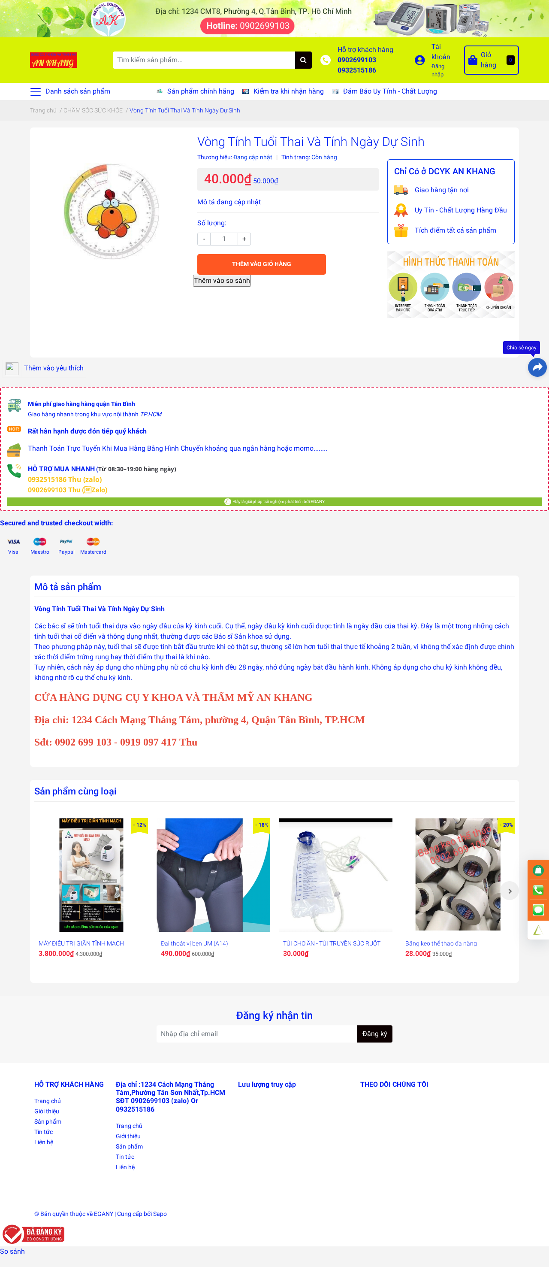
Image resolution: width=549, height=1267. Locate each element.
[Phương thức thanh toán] (451, 284)
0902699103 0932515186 (357, 65)
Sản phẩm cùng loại (75, 791)
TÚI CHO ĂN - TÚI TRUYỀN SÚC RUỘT (331, 943)
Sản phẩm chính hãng (200, 91)
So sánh (12, 1251)
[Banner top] (274, 18)
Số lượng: (211, 223)
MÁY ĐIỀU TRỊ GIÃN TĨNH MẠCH (81, 943)
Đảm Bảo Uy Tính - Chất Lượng (390, 91)
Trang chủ (47, 1100)
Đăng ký (374, 1034)
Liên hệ (43, 1142)
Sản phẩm (47, 1121)
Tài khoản (440, 51)
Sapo (160, 1213)
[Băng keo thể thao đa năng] (458, 875)
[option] (91, 891)
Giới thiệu (46, 1111)
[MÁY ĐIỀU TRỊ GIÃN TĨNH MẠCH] (91, 875)
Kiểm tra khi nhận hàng (288, 91)
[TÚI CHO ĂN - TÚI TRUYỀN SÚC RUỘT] (335, 875)
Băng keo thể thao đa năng (441, 943)
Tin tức (43, 1131)
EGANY (103, 1213)
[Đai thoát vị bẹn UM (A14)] (213, 875)
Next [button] (509, 890)
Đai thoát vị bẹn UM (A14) (194, 943)
